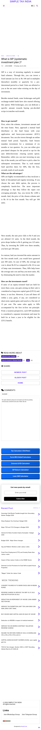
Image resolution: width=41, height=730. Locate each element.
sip (18, 55)
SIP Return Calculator (20, 470)
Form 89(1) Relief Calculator (20, 457)
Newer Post (20, 372)
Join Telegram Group (29, 714)
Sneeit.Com (24, 726)
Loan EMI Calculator (20, 476)
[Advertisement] (20, 31)
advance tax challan (10, 55)
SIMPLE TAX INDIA (20, 1)
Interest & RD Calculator (20, 463)
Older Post (21, 377)
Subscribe (20, 499)
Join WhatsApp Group (12, 714)
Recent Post (7, 508)
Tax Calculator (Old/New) (20, 451)
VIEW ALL (36, 508)
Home (2, 55)
